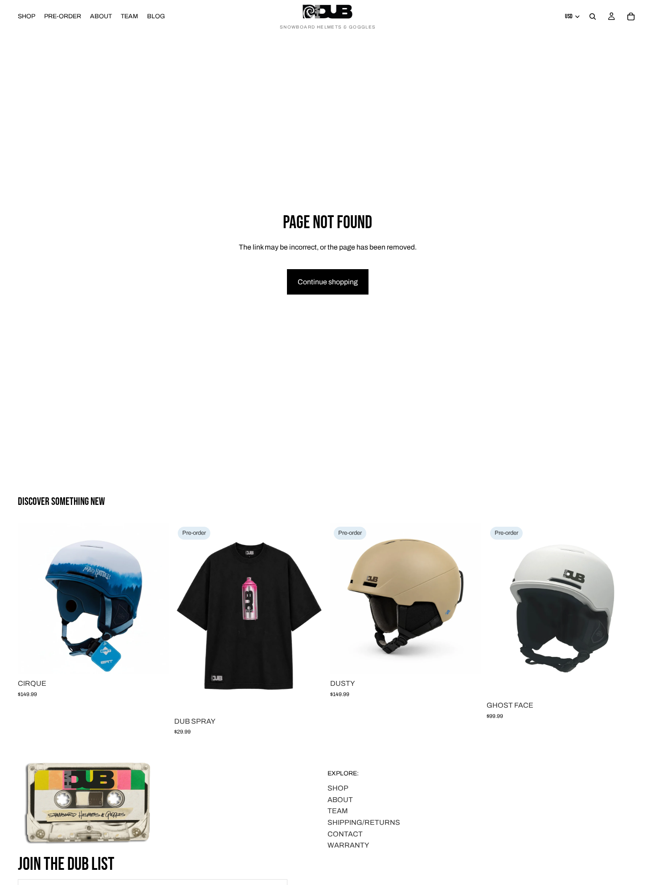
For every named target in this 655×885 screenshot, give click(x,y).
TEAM (338, 811)
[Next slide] (155, 599)
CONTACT (345, 833)
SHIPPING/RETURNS (364, 822)
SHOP (338, 788)
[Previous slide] (31, 599)
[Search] (592, 16)
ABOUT (340, 799)
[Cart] (631, 16)
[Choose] (155, 660)
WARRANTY (348, 845)
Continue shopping (328, 282)
